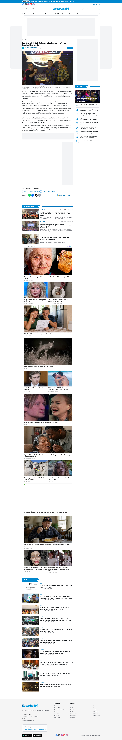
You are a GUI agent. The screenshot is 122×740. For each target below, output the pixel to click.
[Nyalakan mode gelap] (99, 4)
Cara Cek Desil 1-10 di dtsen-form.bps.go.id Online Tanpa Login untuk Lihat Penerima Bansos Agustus (89, 115)
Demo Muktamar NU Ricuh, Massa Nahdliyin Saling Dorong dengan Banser (56, 641)
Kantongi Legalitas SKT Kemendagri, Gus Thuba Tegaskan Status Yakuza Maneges (89, 142)
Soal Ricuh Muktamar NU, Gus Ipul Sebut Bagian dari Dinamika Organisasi (56, 630)
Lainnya (79, 14)
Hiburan (42, 649)
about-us (56, 715)
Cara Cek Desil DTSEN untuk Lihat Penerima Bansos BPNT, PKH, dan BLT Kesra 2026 (89, 106)
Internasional (96, 715)
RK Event (95, 713)
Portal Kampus (73, 715)
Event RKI (42, 222)
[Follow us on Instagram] (28, 4)
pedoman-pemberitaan (60, 709)
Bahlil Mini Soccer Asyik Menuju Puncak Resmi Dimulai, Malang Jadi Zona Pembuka (54, 608)
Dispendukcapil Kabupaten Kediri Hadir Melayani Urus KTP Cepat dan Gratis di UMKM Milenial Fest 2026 (89, 119)
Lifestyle (64, 14)
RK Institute (96, 711)
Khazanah (72, 14)
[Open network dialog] (94, 4)
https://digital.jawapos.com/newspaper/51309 (35, 729)
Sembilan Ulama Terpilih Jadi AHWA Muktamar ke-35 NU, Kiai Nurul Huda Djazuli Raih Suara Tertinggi (56, 619)
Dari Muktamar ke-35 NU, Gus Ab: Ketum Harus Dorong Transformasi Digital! (55, 674)
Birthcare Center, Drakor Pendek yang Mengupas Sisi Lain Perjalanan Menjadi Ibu (55, 685)
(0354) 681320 (25, 716)
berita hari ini (50, 191)
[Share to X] (36, 195)
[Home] (22, 39)
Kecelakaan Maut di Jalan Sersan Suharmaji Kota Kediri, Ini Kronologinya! (86, 99)
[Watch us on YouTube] (31, 4)
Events (26, 39)
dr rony (44, 191)
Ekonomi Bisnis (48, 14)
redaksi (56, 706)
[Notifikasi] (96, 4)
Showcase (42, 209)
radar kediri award (35, 191)
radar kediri (26, 191)
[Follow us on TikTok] (33, 4)
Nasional (26, 14)
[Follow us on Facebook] (23, 4)
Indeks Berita (57, 717)
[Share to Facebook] (32, 195)
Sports (40, 14)
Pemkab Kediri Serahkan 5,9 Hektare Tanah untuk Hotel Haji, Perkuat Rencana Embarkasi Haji (89, 133)
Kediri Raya (33, 14)
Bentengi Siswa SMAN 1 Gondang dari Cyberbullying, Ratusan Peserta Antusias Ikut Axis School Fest (55, 225)
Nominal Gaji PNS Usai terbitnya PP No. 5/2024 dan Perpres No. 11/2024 (56, 586)
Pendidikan (58, 14)
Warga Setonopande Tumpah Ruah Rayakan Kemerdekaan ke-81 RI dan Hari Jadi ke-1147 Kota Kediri (55, 213)
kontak (56, 711)
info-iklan (56, 713)
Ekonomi (42, 583)
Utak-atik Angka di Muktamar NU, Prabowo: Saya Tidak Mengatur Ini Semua (88, 137)
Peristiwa (42, 235)
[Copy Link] (39, 195)
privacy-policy (57, 708)
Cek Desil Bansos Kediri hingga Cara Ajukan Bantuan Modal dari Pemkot (89, 123)
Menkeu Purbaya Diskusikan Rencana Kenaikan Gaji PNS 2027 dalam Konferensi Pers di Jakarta (56, 663)
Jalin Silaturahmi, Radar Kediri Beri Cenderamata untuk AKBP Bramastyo (55, 238)
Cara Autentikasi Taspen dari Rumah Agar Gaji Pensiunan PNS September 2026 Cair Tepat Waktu (56, 597)
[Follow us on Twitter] (26, 4)
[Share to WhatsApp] (29, 195)
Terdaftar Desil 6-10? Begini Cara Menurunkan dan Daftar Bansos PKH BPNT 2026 (89, 110)
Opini (94, 709)
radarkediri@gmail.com (28, 720)
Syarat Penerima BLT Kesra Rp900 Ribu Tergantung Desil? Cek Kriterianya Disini (88, 128)
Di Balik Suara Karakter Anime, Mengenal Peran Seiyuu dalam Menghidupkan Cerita (55, 652)
